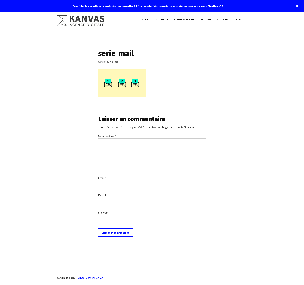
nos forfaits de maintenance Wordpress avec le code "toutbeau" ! (183, 6)
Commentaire (107, 136)
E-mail (103, 195)
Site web (103, 212)
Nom (102, 177)
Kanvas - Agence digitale (90, 278)
